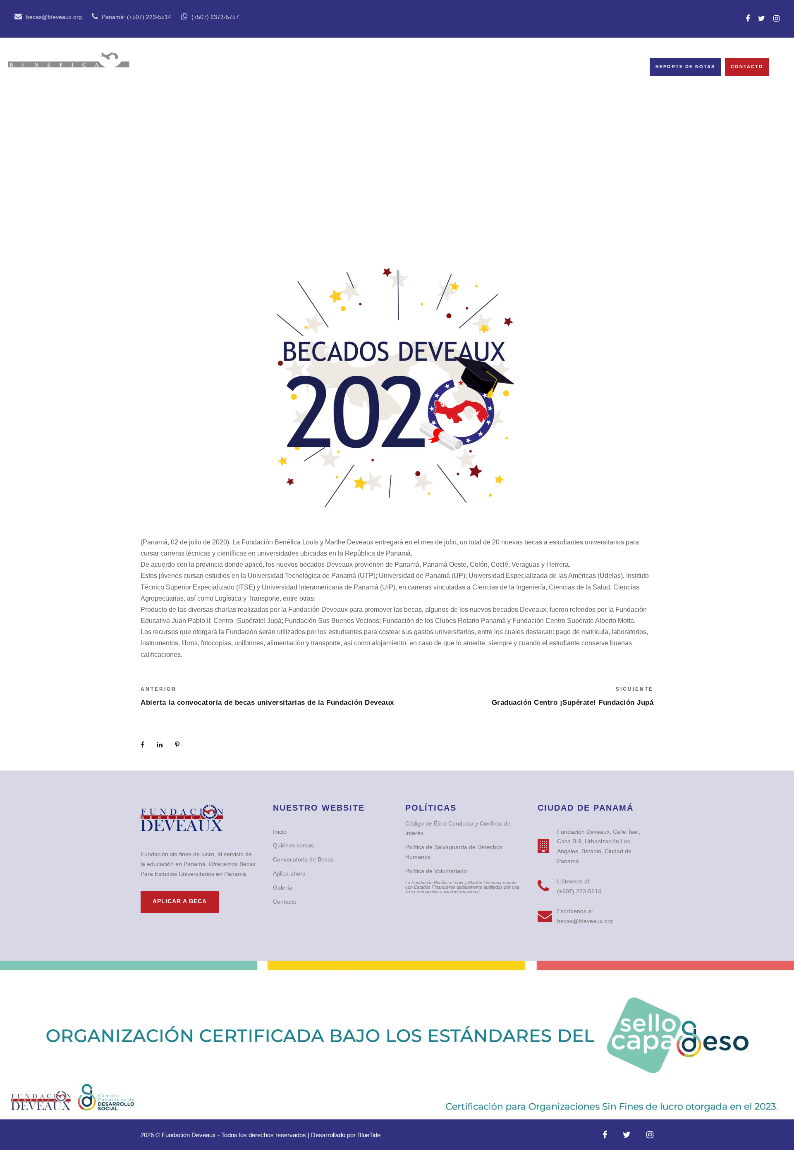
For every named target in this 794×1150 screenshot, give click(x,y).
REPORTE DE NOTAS (685, 66)
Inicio (167, 67)
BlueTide (368, 1134)
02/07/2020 (403, 184)
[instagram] (776, 18)
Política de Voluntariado (436, 871)
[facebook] (748, 18)
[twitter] (761, 18)
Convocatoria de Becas (330, 67)
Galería (415, 67)
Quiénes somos (228, 67)
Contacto (747, 66)
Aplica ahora (289, 873)
